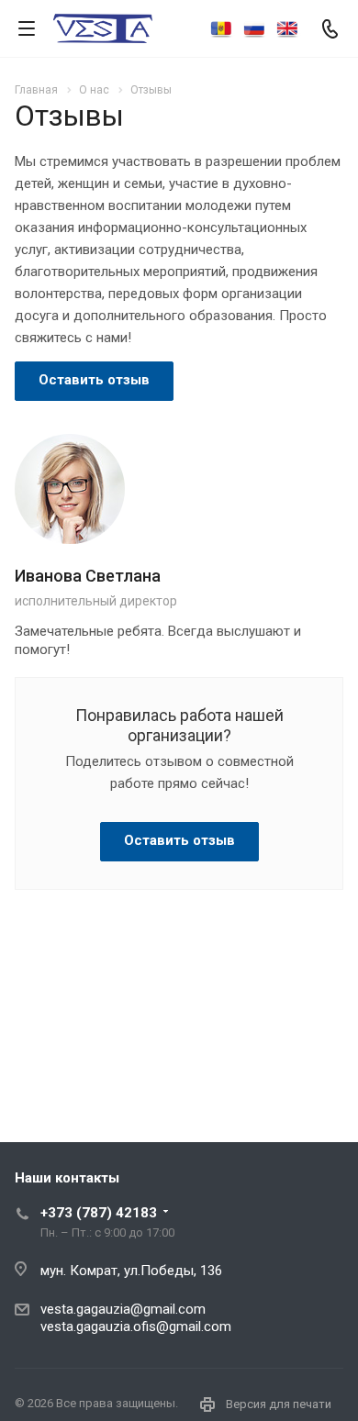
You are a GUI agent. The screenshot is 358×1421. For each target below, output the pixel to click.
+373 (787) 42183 (98, 1213)
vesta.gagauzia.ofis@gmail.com (135, 1326)
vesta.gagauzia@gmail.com (123, 1309)
